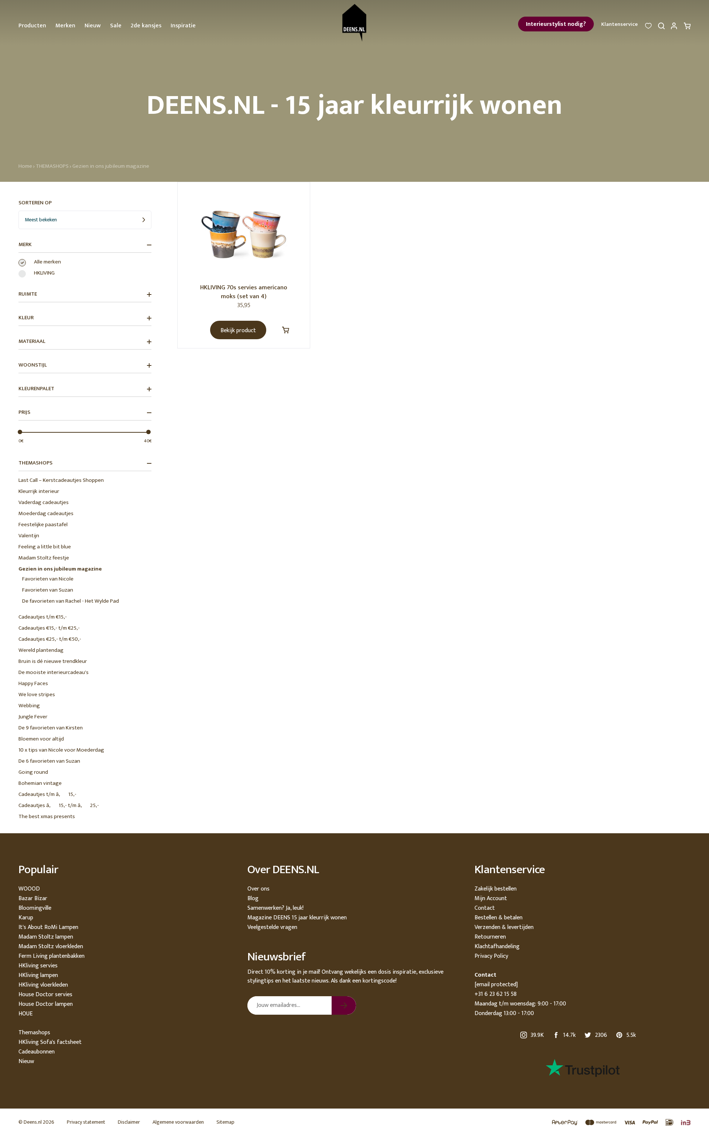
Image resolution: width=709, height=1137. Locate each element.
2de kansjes (146, 26)
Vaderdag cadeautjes (43, 502)
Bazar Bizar (32, 898)
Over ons (258, 889)
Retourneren (490, 937)
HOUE (25, 1014)
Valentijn (28, 535)
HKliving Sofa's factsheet (50, 1042)
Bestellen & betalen (499, 918)
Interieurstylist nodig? (556, 24)
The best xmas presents (46, 816)
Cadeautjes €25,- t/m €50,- (49, 639)
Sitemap (225, 1122)
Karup (25, 918)
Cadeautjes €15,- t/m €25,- (49, 628)
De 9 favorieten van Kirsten (50, 727)
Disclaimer (129, 1122)
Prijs (24, 412)
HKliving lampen (38, 975)
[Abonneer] (344, 1005)
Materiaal (31, 341)
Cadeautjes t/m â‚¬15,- (47, 794)
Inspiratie (183, 26)
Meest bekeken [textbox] (41, 219)
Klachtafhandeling (497, 947)
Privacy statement (86, 1122)
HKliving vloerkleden (43, 985)
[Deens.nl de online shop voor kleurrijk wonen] (354, 23)
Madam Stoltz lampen (45, 937)
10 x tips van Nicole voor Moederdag (61, 750)
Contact (485, 908)
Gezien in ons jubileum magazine (110, 166)
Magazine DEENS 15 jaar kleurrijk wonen (297, 918)
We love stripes (36, 694)
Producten (32, 26)
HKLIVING (44, 273)
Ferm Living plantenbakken (51, 956)
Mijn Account (491, 898)
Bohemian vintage (40, 783)
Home (25, 166)
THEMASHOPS (52, 166)
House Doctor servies (45, 995)
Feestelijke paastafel (43, 524)
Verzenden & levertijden (504, 927)
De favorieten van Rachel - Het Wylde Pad (70, 601)
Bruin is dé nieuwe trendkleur (52, 661)
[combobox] (84, 220)
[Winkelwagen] (687, 28)
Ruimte (27, 294)
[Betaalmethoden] (618, 1123)
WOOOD (29, 889)
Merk (25, 244)
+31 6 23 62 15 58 (496, 994)
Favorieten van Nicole (47, 578)
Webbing (29, 705)
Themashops (34, 1033)
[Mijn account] (674, 28)
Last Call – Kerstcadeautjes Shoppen (61, 480)
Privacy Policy (491, 956)
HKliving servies (38, 966)
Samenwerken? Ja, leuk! (275, 908)
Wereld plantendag (41, 650)
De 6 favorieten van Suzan (49, 761)
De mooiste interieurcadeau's (53, 672)
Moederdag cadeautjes (45, 513)
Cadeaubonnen (36, 1052)
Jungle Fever (32, 716)
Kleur (26, 317)
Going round (33, 772)
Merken (65, 26)
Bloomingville (34, 908)
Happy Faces (33, 683)
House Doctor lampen (45, 1004)
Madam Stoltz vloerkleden (50, 947)
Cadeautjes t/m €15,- (42, 617)
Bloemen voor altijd (41, 738)
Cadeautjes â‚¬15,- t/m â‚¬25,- (58, 805)
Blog (252, 898)
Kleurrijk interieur (38, 491)
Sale (115, 26)
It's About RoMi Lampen (48, 927)
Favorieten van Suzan (47, 590)
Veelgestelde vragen (272, 927)
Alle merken (47, 262)
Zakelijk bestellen (496, 889)
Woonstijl (32, 365)
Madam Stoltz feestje (43, 557)
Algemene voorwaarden (178, 1122)
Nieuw (93, 26)
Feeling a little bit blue (44, 546)
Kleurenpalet (36, 388)
